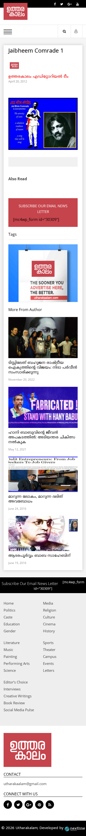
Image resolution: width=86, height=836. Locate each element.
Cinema (49, 624)
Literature (12, 642)
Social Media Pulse (19, 709)
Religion (49, 610)
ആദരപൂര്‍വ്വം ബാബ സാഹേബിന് (39, 555)
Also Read (17, 178)
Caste (8, 617)
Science (10, 670)
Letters (48, 670)
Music (8, 649)
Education (12, 624)
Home (9, 603)
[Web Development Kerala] (75, 828)
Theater (49, 649)
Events (48, 663)
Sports (48, 642)
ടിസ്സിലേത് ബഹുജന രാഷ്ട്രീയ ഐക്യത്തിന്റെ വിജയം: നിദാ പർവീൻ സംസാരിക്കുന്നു (42, 368)
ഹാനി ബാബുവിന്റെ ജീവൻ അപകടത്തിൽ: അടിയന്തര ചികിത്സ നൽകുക (41, 437)
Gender (10, 630)
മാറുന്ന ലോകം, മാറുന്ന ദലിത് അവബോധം (35, 499)
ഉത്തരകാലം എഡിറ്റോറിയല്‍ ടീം (38, 76)
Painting (10, 656)
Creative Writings (18, 696)
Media (48, 603)
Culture (49, 617)
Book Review (14, 702)
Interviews (12, 689)
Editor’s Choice (16, 682)
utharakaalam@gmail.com (25, 783)
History (49, 630)
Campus (49, 656)
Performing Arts (17, 663)
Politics (9, 610)
